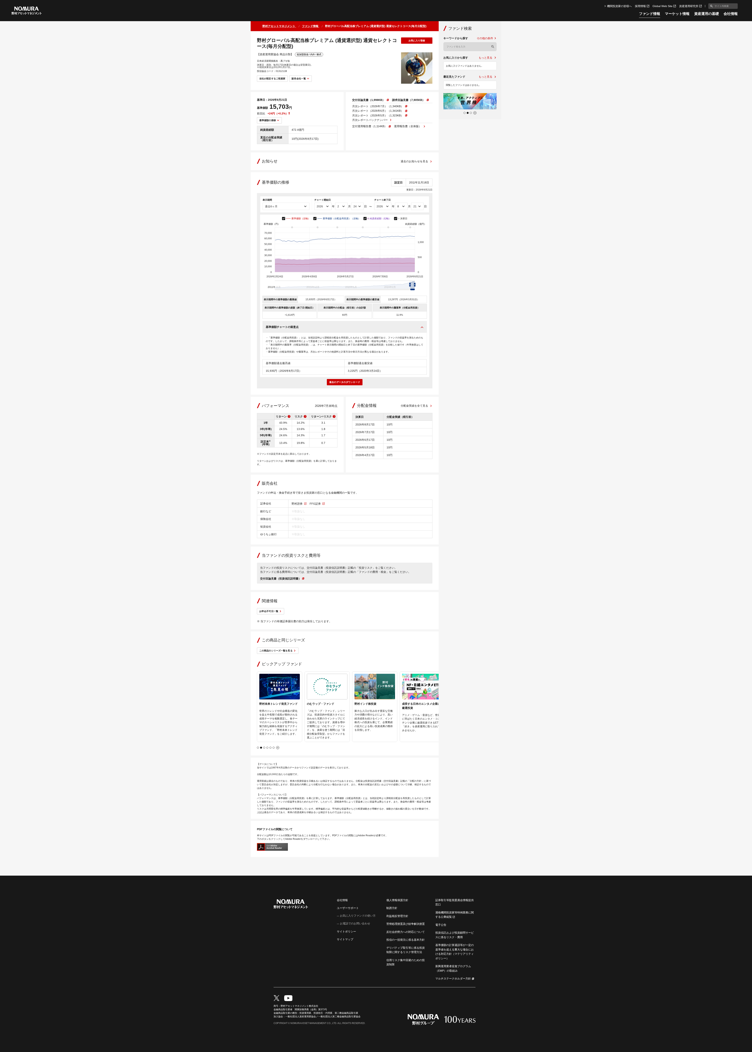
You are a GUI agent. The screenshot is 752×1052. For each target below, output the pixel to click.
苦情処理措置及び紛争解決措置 (405, 923)
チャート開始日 (322, 200)
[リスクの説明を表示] (305, 416)
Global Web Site (662, 6)
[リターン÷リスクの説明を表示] (334, 416)
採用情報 (640, 6)
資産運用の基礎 (706, 14)
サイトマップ (345, 939)
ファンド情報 (649, 14)
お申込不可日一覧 (268, 611)
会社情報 (731, 14)
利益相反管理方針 (397, 916)
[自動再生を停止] (277, 747)
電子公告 (440, 924)
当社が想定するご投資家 (272, 78)
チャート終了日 (382, 200)
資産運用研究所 (688, 6)
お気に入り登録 (417, 40)
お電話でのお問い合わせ (355, 923)
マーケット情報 (677, 14)
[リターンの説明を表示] (289, 416)
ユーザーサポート (348, 908)
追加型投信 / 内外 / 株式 (309, 54)
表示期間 (267, 200)
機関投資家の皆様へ (619, 6)
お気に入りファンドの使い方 (358, 915)
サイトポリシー (346, 931)
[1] (710, 6)
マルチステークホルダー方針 (453, 978)
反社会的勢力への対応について (405, 931)
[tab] (258, 748)
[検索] (492, 46)
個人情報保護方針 (397, 900)
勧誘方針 (391, 908)
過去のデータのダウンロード (344, 382)
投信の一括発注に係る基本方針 (405, 939)
